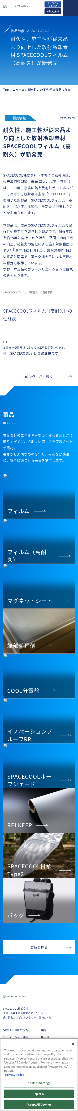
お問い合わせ (52, 11)
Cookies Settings (39, 1083)
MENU (70, 8)
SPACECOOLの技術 (15, 1030)
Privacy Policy (14, 1075)
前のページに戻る (39, 375)
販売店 (45, 1037)
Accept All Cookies (39, 1104)
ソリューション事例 (16, 1037)
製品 (44, 1030)
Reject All (39, 1094)
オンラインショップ (52, 4)
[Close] (73, 1044)
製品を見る (39, 947)
